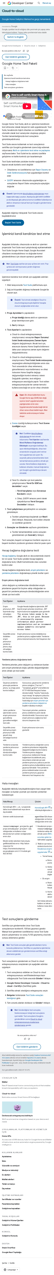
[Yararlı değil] (28, 51)
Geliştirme (42, 46)
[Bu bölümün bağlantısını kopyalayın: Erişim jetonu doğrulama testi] (31, 580)
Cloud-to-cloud (13, 11)
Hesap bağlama (9, 556)
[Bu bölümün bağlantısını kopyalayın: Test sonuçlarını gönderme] (40, 919)
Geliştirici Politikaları (11, 1225)
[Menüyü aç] (4, 3)
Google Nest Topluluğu (11, 1252)
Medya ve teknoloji (10, 1170)
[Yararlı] (24, 51)
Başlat (13, 222)
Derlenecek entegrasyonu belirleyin (17, 1115)
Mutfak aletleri (8, 1179)
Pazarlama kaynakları (11, 1204)
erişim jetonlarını (38, 570)
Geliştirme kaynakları (11, 1208)
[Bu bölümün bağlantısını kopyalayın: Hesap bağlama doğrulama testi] (41, 550)
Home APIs (6, 1136)
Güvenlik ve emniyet (10, 1165)
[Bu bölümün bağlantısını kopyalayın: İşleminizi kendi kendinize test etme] (4, 238)
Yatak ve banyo (8, 1184)
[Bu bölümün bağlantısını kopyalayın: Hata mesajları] (20, 783)
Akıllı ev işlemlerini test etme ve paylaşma (31, 150)
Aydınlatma (6, 1156)
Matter (5, 1082)
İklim (4, 1161)
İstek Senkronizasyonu (17, 173)
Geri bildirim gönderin (15, 57)
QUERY (10, 180)
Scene (15, 423)
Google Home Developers (11, 46)
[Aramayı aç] (38, 3)
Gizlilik (12, 1263)
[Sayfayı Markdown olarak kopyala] (13, 68)
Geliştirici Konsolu (10, 1236)
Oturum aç (46, 3)
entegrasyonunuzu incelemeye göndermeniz (28, 1022)
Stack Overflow (8, 1248)
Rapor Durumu (42, 170)
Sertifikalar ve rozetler (11, 1199)
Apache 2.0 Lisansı (34, 1058)
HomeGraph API (41, 808)
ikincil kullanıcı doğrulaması (33, 194)
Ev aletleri (6, 1175)
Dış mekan (6, 1188)
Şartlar (4, 1263)
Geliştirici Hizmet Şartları (12, 1220)
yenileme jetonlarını (10, 573)
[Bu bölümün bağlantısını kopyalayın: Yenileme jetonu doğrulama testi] (34, 659)
